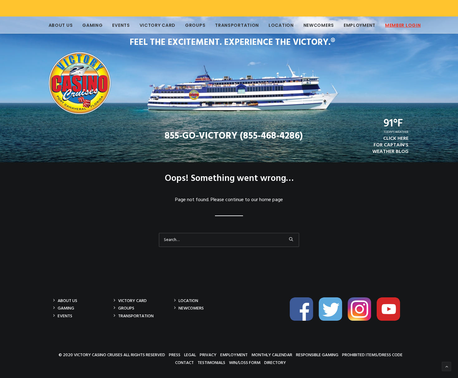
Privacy (208, 354)
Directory (275, 362)
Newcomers (318, 25)
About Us (61, 25)
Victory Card (157, 25)
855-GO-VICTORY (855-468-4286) (234, 136)
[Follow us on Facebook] (304, 319)
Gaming (92, 25)
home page (271, 200)
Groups (195, 25)
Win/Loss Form (244, 362)
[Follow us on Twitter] (333, 319)
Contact (184, 362)
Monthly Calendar (271, 354)
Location (281, 25)
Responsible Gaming (317, 354)
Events (121, 25)
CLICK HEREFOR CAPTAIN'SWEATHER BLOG (390, 145)
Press (174, 354)
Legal (190, 354)
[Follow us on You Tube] (391, 319)
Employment (359, 25)
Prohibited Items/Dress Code (372, 354)
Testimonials (211, 362)
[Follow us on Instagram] (362, 319)
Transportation (237, 25)
